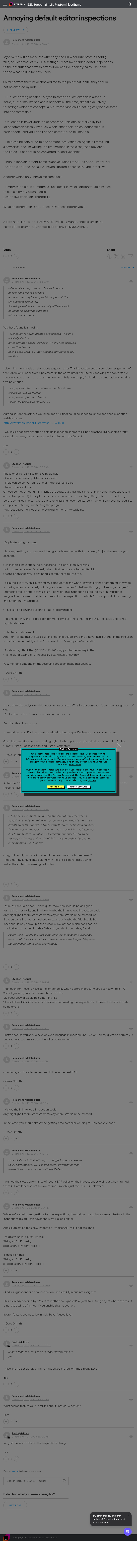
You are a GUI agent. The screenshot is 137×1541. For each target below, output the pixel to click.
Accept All (56, 786)
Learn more (75, 764)
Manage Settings (78, 786)
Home (17, 4)
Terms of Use (87, 775)
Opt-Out (92, 780)
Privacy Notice (61, 775)
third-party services (44, 777)
